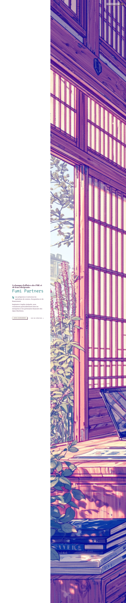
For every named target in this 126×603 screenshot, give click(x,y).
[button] (122, 4)
